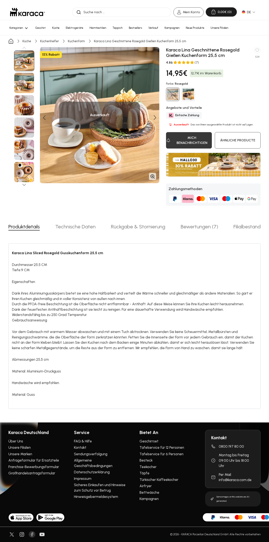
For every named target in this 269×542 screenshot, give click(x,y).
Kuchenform (76, 41)
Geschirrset (149, 441)
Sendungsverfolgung (90, 454)
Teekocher (148, 467)
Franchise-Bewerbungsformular (33, 467)
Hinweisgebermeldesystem (96, 497)
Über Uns (15, 441)
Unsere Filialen (19, 447)
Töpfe (144, 473)
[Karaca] (27, 12)
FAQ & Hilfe (83, 441)
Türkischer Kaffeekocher (159, 480)
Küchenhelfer (49, 41)
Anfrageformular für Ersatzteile (33, 460)
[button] (24, 48)
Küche (26, 41)
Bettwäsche (149, 492)
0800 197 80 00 (231, 446)
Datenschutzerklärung (92, 472)
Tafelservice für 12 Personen (162, 447)
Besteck (146, 460)
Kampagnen (149, 499)
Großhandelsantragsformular (31, 473)
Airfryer (146, 486)
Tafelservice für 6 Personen (161, 454)
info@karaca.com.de (235, 480)
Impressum (82, 478)
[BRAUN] (188, 94)
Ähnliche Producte (237, 140)
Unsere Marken (20, 454)
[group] (24, 60)
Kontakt (80, 447)
